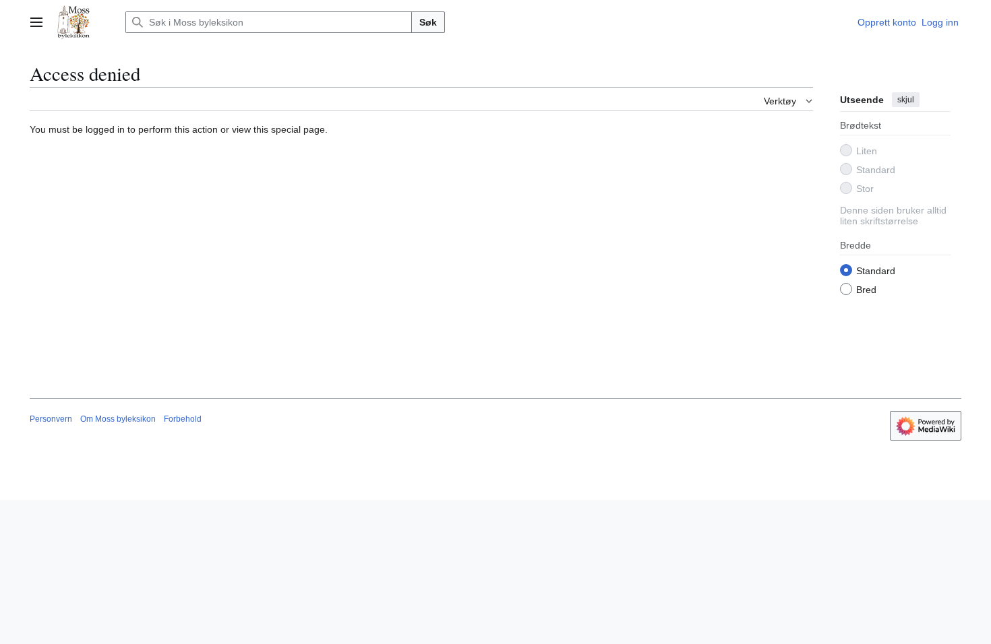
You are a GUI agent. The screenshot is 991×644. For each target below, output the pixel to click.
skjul (905, 99)
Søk (428, 22)
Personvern (51, 419)
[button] (36, 22)
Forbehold (183, 419)
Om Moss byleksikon (118, 419)
